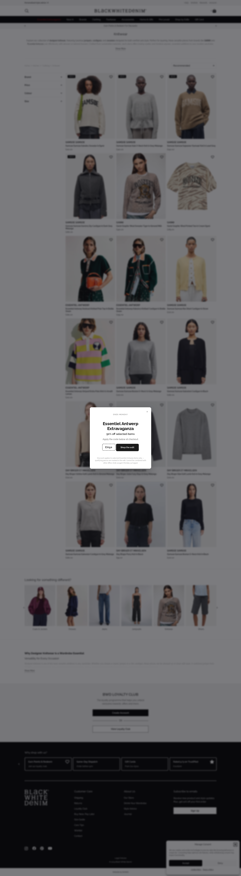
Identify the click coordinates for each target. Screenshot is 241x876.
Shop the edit (127, 447)
